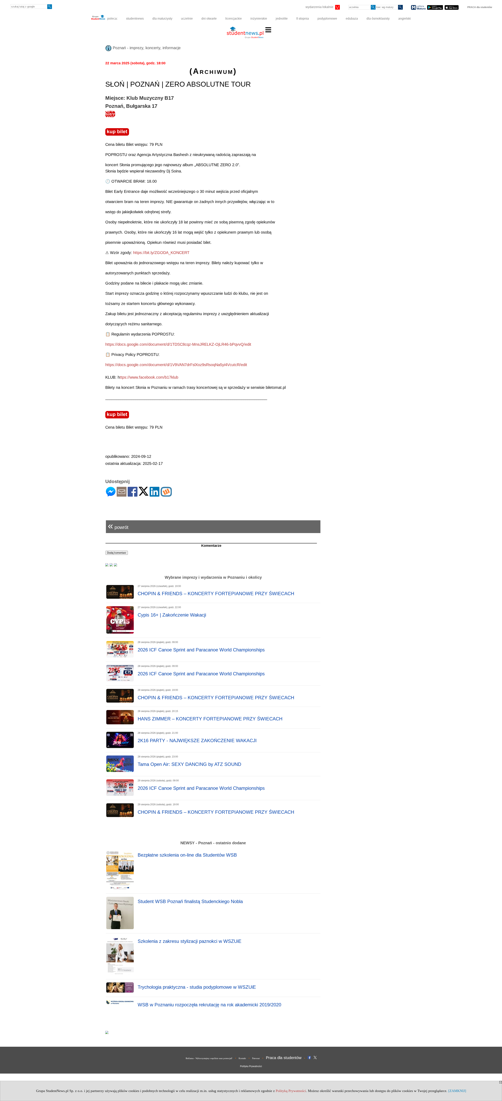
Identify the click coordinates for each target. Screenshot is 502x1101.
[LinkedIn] (154, 495)
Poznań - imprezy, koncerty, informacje (146, 48)
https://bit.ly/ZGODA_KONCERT (161, 252)
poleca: (111, 18)
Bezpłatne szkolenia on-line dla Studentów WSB (187, 855)
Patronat (256, 1058)
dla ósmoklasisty (378, 18)
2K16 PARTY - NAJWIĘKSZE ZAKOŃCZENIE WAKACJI (197, 740)
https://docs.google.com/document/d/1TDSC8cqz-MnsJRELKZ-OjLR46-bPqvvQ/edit (178, 344)
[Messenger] (110, 495)
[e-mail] (121, 495)
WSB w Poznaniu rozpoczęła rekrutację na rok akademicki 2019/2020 (209, 1004)
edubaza (352, 18)
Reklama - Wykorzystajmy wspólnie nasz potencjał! (209, 1058)
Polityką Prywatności (291, 1091)
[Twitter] (143, 494)
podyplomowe (327, 18)
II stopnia (302, 18)
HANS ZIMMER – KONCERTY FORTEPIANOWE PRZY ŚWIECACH (210, 718)
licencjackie (233, 18)
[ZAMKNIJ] (457, 1091)
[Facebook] (132, 495)
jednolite (282, 18)
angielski (404, 18)
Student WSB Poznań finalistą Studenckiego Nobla (190, 901)
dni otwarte (209, 18)
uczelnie (187, 18)
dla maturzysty (162, 18)
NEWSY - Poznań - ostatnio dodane (213, 843)
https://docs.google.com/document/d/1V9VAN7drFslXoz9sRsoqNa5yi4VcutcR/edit (176, 365)
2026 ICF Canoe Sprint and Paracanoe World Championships (201, 649)
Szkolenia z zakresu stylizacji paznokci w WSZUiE (189, 941)
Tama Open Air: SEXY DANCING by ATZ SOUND (189, 764)
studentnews (135, 18)
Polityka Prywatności (251, 1066)
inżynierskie (258, 18)
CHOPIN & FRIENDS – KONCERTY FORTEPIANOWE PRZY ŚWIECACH (216, 593)
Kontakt (242, 1058)
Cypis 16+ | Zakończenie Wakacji (172, 615)
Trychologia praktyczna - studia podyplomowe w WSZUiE (197, 987)
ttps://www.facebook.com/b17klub (149, 377)
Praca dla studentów (283, 1058)
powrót (118, 526)
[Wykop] (166, 495)
